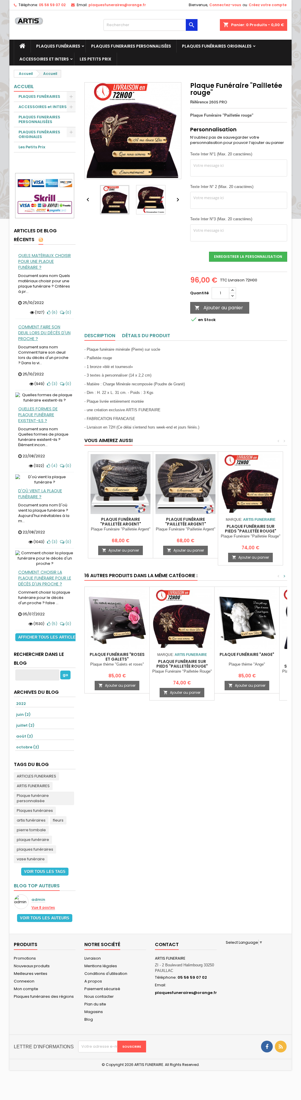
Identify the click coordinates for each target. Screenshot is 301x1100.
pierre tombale (31, 830)
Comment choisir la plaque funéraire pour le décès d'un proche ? (44, 578)
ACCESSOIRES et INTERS (44, 59)
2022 (21, 703)
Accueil (24, 86)
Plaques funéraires (35, 810)
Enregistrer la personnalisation (248, 256)
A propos (93, 981)
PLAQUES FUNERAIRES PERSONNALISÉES (131, 46)
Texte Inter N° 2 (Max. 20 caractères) (221, 186)
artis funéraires (31, 820)
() (54, 312)
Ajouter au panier (219, 307)
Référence (199, 102)
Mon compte (26, 989)
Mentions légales (100, 966)
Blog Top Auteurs (37, 885)
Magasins (93, 1012)
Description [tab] (99, 335)
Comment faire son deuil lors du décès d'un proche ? (44, 333)
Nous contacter (99, 996)
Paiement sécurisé (102, 989)
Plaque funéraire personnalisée (33, 798)
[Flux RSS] (41, 240)
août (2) (24, 736)
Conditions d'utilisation (105, 973)
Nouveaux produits (32, 966)
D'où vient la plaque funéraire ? (40, 494)
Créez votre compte (268, 4)
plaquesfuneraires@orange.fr (117, 4)
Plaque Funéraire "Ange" (247, 654)
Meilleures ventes (30, 973)
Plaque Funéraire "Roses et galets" (117, 656)
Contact (167, 944)
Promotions (25, 958)
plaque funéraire (33, 839)
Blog (88, 1019)
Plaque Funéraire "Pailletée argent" (120, 521)
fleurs (58, 820)
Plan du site (95, 1004)
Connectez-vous (225, 4)
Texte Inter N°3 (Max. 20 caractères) (221, 219)
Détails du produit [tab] (146, 335)
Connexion (24, 981)
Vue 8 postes (43, 907)
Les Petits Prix (95, 59)
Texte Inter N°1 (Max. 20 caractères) (221, 154)
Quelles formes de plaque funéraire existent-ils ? (38, 415)
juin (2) (23, 714)
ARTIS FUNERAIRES (33, 786)
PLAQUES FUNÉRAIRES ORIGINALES (217, 46)
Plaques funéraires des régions (44, 996)
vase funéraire (31, 859)
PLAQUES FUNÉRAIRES (58, 46)
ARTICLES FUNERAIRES (36, 776)
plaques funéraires (35, 849)
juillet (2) (25, 725)
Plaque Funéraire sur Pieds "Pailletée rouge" (250, 528)
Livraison (92, 958)
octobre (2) (27, 747)
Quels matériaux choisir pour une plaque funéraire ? (44, 261)
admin (38, 899)
